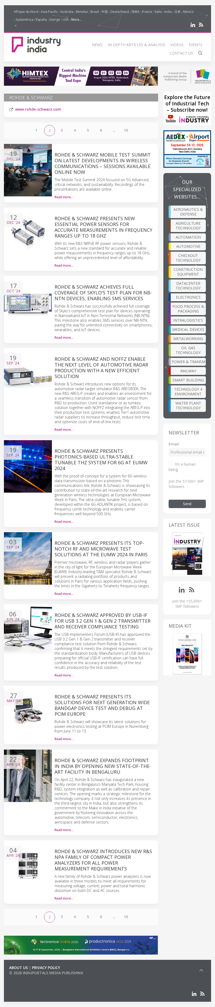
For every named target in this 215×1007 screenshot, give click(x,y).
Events (195, 44)
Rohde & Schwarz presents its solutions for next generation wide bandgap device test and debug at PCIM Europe (102, 705)
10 (126, 130)
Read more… (64, 197)
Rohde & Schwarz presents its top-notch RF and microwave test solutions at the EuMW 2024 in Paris (101, 549)
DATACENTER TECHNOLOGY (188, 285)
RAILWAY (188, 370)
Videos (177, 44)
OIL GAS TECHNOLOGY (188, 350)
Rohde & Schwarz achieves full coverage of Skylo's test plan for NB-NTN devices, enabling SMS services (103, 292)
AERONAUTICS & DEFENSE (188, 212)
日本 (177, 11)
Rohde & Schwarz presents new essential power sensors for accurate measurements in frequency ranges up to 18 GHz (103, 227)
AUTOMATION (188, 237)
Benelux (82, 11)
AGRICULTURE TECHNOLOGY (188, 225)
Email (174, 443)
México (188, 11)
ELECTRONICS (188, 297)
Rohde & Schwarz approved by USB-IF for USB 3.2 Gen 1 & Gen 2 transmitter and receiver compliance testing (102, 621)
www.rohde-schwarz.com (38, 109)
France (147, 11)
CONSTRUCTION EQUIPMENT (188, 272)
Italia (158, 11)
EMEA (135, 11)
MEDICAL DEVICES (188, 329)
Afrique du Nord (26, 11)
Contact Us (181, 53)
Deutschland (119, 11)
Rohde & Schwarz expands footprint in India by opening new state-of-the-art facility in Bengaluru (103, 766)
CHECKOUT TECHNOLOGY (188, 258)
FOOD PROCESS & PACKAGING (188, 309)
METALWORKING (188, 338)
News (97, 44)
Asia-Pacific (49, 11)
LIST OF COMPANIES (27, 978)
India (168, 11)
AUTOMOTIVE (188, 246)
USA (66, 19)
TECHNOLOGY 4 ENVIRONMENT (188, 391)
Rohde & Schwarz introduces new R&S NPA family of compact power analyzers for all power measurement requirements (103, 860)
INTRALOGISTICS (188, 320)
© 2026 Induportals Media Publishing (46, 972)
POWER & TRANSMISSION (189, 361)
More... (76, 19)
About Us (18, 967)
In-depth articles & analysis (136, 44)
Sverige (54, 19)
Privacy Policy (46, 967)
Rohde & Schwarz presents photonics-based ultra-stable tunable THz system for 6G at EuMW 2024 (101, 459)
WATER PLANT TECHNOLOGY (188, 405)
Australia (66, 11)
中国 (104, 11)
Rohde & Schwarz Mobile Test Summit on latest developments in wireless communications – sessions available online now (103, 163)
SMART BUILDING (188, 380)
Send (187, 503)
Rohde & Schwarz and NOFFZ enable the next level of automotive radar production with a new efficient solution (101, 367)
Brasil (94, 11)
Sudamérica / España (31, 19)
